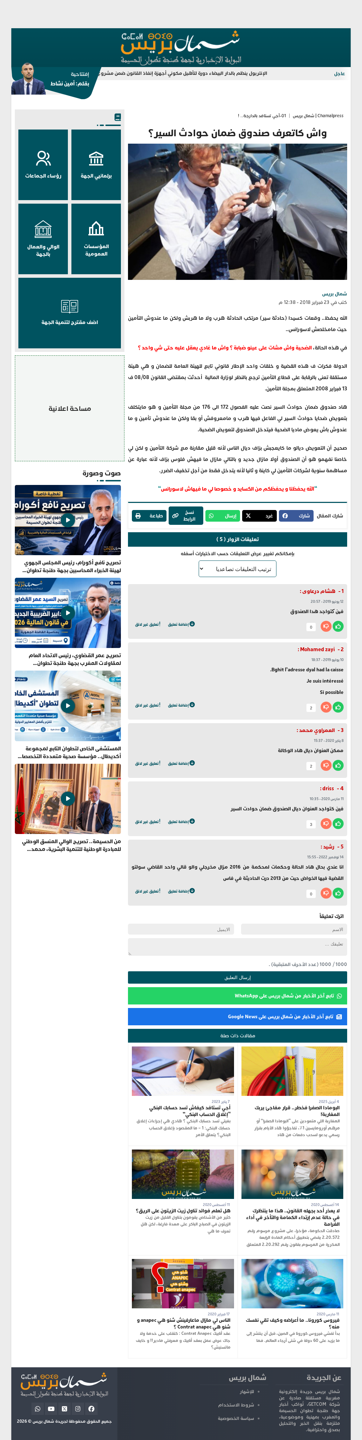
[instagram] (78, 1409)
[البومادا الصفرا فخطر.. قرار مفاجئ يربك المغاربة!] (292, 1049)
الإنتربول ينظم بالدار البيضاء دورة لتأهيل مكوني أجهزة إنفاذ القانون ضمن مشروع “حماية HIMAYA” (208, 73)
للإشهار (247, 1391)
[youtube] (51, 1409)
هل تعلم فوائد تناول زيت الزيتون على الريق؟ (183, 1210)
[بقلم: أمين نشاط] (50, 81)
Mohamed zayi (317, 649)
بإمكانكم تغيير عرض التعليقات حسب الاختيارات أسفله (237, 553)
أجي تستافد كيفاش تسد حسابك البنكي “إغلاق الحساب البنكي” (189, 1111)
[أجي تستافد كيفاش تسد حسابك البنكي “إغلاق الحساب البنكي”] (183, 1049)
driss (328, 788)
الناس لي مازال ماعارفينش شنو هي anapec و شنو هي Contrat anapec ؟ (183, 1323)
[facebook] (91, 1409)
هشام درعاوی (318, 591)
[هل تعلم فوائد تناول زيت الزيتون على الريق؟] (183, 1153)
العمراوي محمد (317, 730)
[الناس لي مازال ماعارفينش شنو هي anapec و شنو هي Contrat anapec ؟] (183, 1262)
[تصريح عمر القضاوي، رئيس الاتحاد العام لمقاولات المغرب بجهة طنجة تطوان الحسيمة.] (68, 622)
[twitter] (64, 1409)
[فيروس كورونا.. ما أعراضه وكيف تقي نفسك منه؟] (292, 1262)
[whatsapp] (37, 1409)
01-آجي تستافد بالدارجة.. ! (262, 116)
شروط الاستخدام (236, 1405)
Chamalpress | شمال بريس (318, 116)
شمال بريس (334, 293)
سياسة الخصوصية (236, 1418)
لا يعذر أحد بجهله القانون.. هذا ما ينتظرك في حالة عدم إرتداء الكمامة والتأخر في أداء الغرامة (293, 1217)
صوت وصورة (101, 473)
